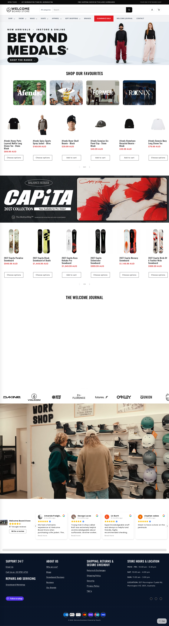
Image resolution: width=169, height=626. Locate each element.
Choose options (14, 158)
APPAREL (55, 18)
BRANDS (87, 18)
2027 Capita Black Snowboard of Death (42, 259)
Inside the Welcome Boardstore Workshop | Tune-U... (81, 349)
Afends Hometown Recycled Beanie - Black (127, 143)
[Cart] (158, 9)
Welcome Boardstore (80, 620)
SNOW (21, 18)
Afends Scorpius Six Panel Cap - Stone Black (100, 143)
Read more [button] (42, 536)
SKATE (43, 18)
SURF (10, 18)
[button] (35, 526)
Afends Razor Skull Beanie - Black (70, 142)
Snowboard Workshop (15, 585)
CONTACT (140, 18)
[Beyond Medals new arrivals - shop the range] (84, 43)
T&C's (89, 591)
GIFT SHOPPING (71, 18)
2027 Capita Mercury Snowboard (128, 259)
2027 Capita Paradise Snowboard (13, 259)
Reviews (50, 582)
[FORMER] (102, 92)
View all (84, 389)
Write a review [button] (17, 531)
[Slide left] (79, 167)
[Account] (152, 9)
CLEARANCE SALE (104, 18)
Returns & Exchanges (96, 570)
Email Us (9, 567)
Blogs (48, 572)
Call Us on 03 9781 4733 (17, 572)
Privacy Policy (93, 586)
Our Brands (51, 587)
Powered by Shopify (94, 620)
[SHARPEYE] (66, 92)
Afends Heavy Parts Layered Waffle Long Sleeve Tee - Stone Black (13, 144)
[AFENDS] (29, 92)
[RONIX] (139, 92)
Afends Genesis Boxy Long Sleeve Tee (157, 142)
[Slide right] (89, 167)
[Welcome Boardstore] (21, 10)
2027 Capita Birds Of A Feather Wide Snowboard (157, 260)
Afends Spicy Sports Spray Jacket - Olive (42, 142)
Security (91, 581)
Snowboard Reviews (55, 577)
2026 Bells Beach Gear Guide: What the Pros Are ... (29, 349)
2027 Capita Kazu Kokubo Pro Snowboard (69, 260)
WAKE (32, 18)
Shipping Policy (94, 575)
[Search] (129, 10)
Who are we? (52, 567)
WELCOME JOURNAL (125, 18)
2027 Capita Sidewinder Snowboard (96, 260)
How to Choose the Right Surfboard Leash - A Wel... (137, 347)
